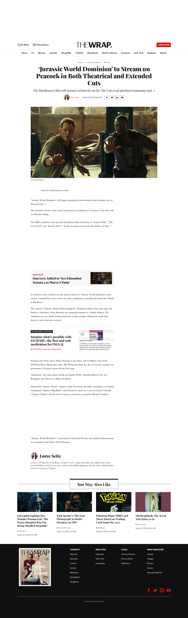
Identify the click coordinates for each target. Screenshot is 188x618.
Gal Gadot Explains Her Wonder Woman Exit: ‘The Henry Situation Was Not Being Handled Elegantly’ (32, 520)
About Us (73, 554)
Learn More (100, 563)
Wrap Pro (101, 549)
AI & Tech (138, 53)
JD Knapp (101, 528)
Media (163, 53)
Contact (73, 563)
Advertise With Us (154, 572)
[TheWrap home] (94, 45)
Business (151, 53)
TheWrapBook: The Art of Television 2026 (150, 517)
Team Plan (100, 559)
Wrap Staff (141, 524)
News (24, 53)
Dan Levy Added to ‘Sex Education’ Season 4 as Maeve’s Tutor (57, 280)
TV (32, 53)
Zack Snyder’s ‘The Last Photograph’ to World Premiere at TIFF (71, 519)
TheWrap (75, 549)
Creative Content (93, 62)
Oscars (150, 568)
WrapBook (74, 582)
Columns (125, 53)
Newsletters (42, 45)
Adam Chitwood (64, 528)
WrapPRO (66, 53)
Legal (124, 549)
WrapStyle (92, 53)
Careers (73, 568)
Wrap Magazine (155, 549)
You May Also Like (94, 484)
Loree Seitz (75, 97)
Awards (53, 53)
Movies (41, 53)
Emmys (150, 563)
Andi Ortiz (22, 531)
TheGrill (79, 53)
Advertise (74, 559)
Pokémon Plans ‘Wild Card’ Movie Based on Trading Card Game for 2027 (112, 519)
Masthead (74, 572)
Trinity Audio (54, 190)
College (150, 559)
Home (80, 62)
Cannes (150, 554)
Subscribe (164, 45)
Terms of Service (128, 554)
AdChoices (125, 563)
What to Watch (109, 53)
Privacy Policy (127, 559)
